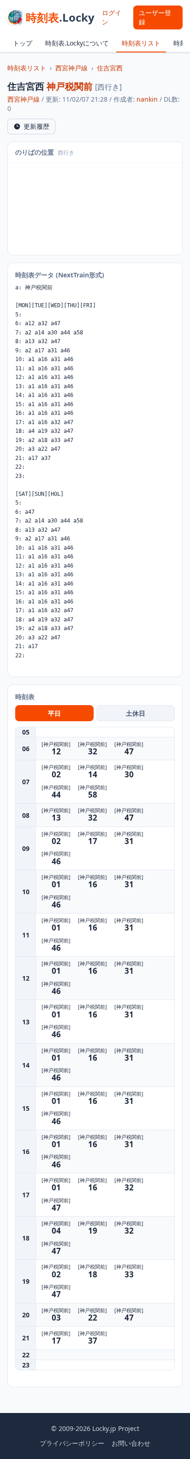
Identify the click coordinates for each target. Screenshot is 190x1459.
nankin (147, 99)
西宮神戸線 (71, 67)
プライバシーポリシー (72, 1443)
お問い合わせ (131, 1443)
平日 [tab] (54, 713)
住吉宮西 (110, 67)
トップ (22, 43)
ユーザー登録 (155, 17)
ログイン (111, 17)
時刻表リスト (141, 43)
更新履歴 (36, 126)
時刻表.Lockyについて (77, 43)
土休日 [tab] (135, 713)
